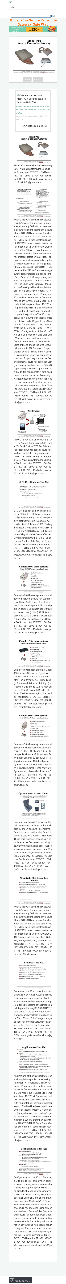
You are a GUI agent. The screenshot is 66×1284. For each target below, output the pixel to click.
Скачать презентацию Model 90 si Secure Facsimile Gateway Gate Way (33, 109)
